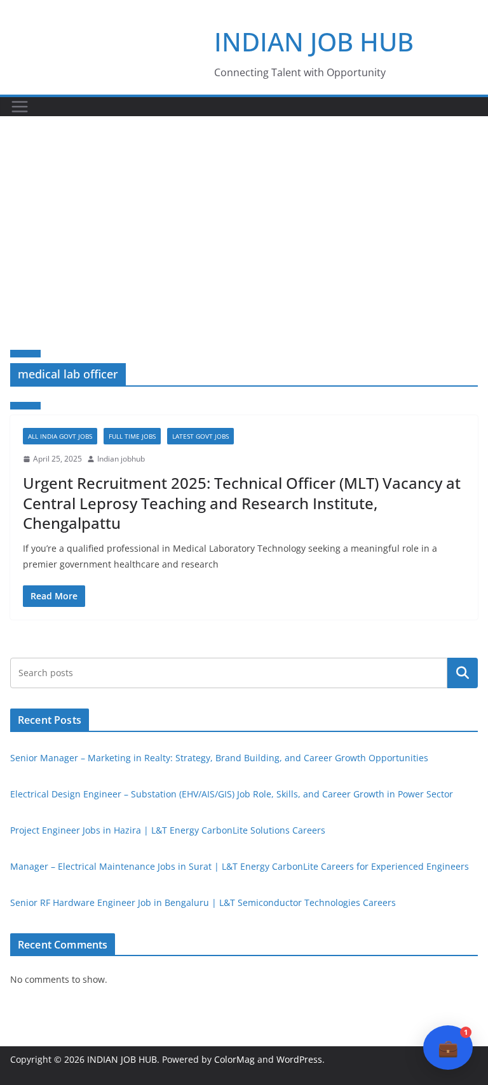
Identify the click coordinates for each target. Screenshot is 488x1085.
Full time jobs (132, 436)
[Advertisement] (244, 211)
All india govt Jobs (60, 436)
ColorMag (234, 1059)
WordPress (299, 1059)
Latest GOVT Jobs (200, 436)
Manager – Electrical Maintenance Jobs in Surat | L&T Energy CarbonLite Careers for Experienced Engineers (239, 866)
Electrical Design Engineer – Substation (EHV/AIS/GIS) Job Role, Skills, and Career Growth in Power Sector (231, 794)
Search (462, 672)
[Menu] (19, 106)
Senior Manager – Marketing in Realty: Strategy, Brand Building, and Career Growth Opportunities (219, 758)
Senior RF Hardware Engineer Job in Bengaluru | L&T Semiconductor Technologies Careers (203, 902)
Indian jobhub (121, 458)
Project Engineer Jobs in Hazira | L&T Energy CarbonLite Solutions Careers (167, 830)
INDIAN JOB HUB (314, 41)
